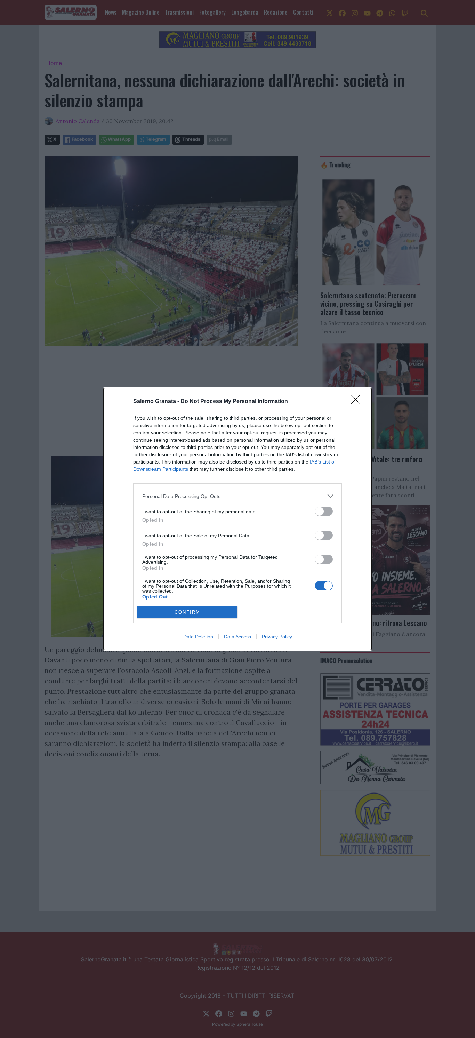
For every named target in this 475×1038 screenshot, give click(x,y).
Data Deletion (198, 636)
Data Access (237, 636)
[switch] (324, 511)
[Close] (357, 401)
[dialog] (237, 519)
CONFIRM (187, 612)
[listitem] (237, 496)
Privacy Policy (277, 636)
